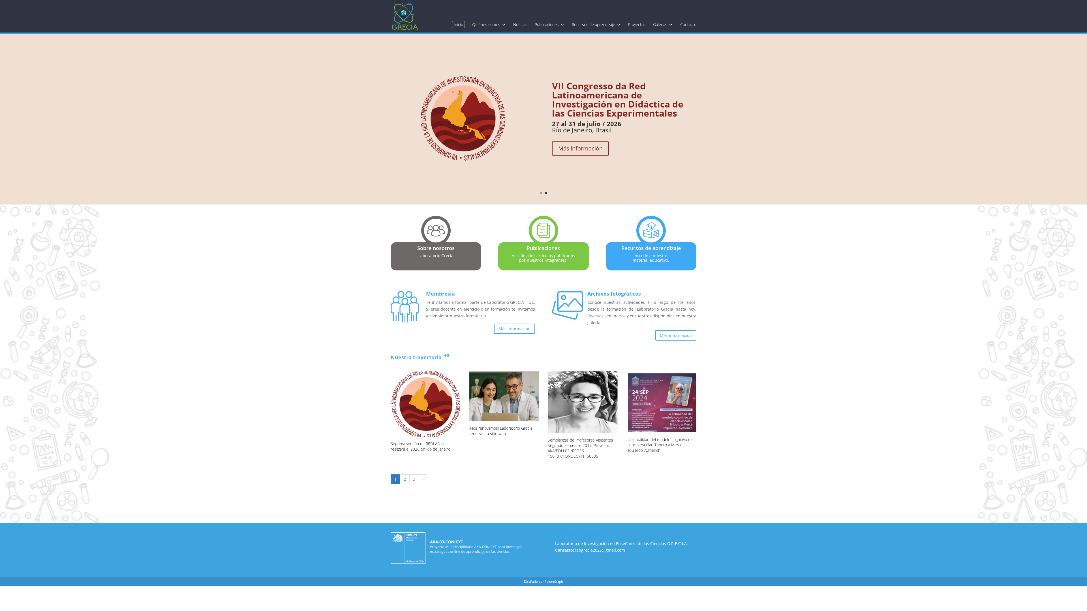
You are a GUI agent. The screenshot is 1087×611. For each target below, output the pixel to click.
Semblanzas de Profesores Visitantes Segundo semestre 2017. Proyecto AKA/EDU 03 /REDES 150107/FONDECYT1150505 (580, 448)
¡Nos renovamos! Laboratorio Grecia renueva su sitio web (500, 430)
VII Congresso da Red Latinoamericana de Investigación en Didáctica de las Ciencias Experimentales (617, 99)
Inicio (458, 24)
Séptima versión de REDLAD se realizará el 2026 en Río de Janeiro (420, 446)
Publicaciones (547, 25)
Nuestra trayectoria (420, 357)
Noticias (520, 25)
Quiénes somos (486, 25)
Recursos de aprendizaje (593, 25)
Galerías (660, 25)
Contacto (688, 25)
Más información (580, 148)
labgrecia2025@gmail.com (600, 550)
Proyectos (637, 25)
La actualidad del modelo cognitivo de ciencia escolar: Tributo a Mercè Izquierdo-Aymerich (659, 445)
